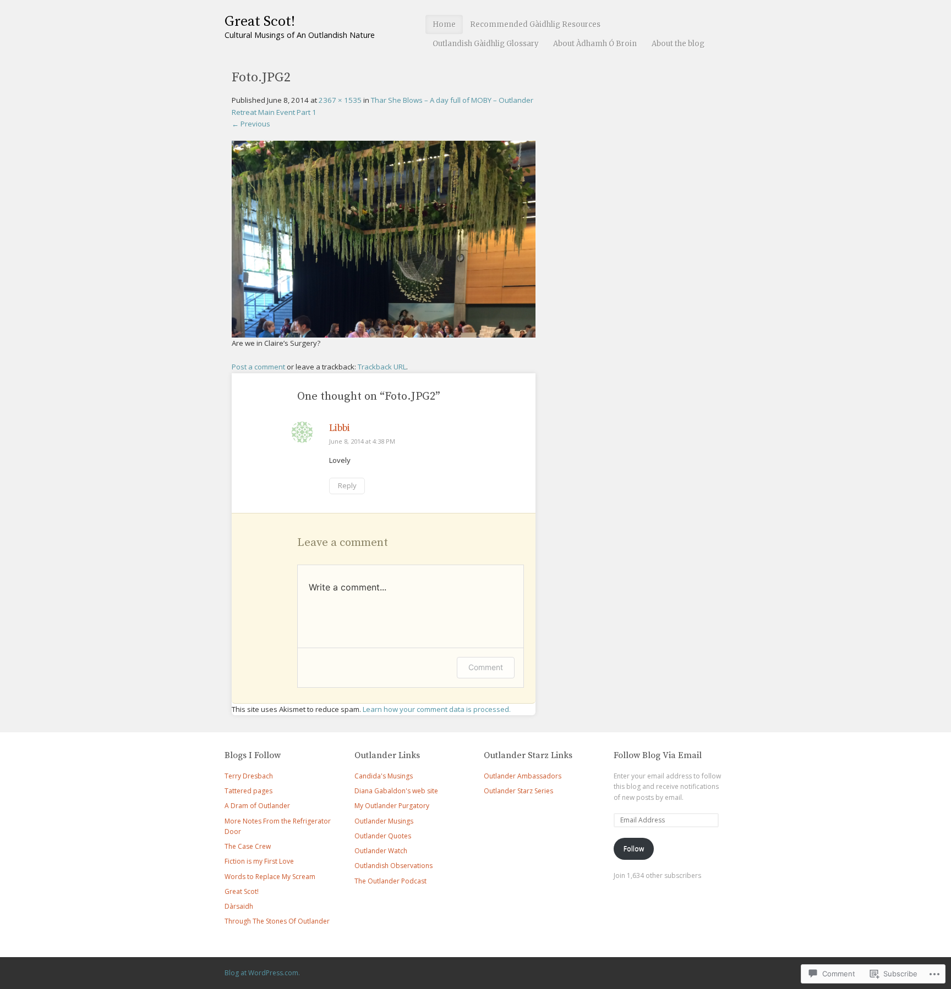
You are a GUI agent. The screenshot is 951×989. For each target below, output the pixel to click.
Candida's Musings (383, 776)
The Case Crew (248, 846)
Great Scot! (260, 22)
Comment (485, 667)
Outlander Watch (380, 850)
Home (444, 24)
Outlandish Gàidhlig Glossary (486, 43)
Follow (634, 848)
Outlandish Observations (393, 865)
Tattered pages (248, 790)
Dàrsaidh (239, 906)
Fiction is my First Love (259, 861)
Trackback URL (382, 367)
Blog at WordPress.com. (262, 972)
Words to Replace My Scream (270, 876)
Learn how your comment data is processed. (437, 709)
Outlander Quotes (382, 836)
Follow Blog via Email (658, 755)
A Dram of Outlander (257, 805)
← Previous (251, 124)
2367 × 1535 (340, 100)
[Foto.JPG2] (383, 331)
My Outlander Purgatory (391, 805)
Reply (347, 485)
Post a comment (258, 367)
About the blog (678, 43)
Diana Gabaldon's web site (396, 790)
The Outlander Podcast (390, 881)
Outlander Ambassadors (522, 776)
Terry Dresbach (249, 776)
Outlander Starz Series (518, 790)
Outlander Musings (383, 821)
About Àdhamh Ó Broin (595, 43)
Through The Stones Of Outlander (277, 921)
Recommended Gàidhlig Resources (535, 24)
